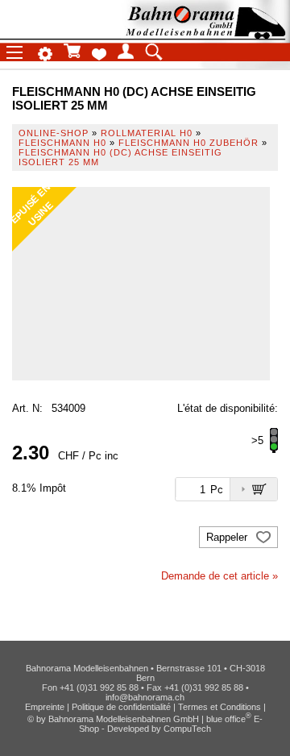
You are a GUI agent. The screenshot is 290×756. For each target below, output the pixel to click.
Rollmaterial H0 (147, 133)
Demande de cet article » (219, 576)
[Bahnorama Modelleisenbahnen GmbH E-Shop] (205, 34)
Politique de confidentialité (121, 707)
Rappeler (228, 537)
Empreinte (44, 707)
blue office (228, 719)
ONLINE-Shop (54, 133)
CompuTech (187, 728)
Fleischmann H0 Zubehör (188, 142)
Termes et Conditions (219, 707)
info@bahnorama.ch (145, 697)
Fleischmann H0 (62, 142)
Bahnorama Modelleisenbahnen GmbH (123, 719)
